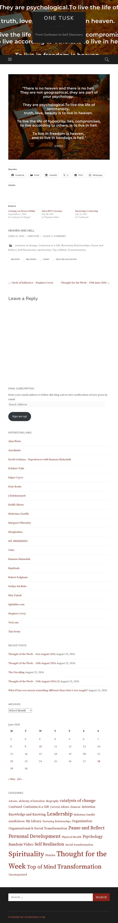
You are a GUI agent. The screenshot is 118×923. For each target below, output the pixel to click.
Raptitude (14, 568)
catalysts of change (26, 245)
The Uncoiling (16, 672)
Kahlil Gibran (16, 504)
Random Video (21, 844)
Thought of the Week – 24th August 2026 (32, 663)
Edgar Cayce (15, 477)
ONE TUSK (59, 18)
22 (11, 761)
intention (88, 807)
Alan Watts (14, 441)
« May (11, 779)
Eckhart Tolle (16, 468)
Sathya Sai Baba (17, 586)
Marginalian (15, 532)
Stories (50, 855)
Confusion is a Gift (49, 245)
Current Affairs (59, 807)
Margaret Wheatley (19, 523)
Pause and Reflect (86, 828)
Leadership (60, 814)
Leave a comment (54, 236)
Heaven (15, 259)
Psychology (93, 836)
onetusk (33, 236)
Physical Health (71, 837)
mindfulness (17, 821)
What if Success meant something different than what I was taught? (48, 690)
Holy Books (15, 486)
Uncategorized (18, 874)
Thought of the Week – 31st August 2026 (32, 654)
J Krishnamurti (17, 495)
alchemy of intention (32, 801)
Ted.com (13, 622)
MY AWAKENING (18, 541)
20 (84, 754)
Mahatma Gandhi (18, 513)
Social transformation (79, 844)
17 (40, 754)
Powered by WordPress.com (26, 917)
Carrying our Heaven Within (21, 211)
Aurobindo (14, 450)
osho (46, 259)
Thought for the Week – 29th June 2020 (85, 282)
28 (98, 761)
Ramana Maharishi (19, 559)
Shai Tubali (14, 595)
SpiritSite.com (16, 604)
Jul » (19, 779)
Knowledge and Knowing (27, 814)
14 (98, 746)
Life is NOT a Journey (52, 211)
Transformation (77, 249)
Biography (52, 801)
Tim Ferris (14, 631)
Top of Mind (59, 249)
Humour (76, 807)
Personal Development (35, 836)
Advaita (13, 801)
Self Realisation (27, 249)
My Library (33, 821)
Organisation (82, 821)
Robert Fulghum (18, 577)
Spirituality (44, 249)
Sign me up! (19, 416)
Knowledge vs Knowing (86, 211)
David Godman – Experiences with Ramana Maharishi (39, 459)
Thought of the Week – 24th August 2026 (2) (34, 681)
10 (40, 746)
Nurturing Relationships (75, 245)
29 (11, 768)
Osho (11, 550)
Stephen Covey (17, 613)
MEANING (31, 259)
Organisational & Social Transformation (38, 828)
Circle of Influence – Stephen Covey (30, 282)
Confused (15, 807)
